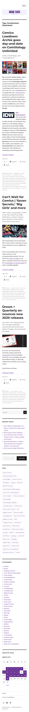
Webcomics (7, 642)
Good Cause (7, 602)
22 (25, 675)
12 (14, 672)
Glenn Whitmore (19, 516)
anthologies (7, 479)
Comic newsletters (8, 697)
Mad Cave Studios (17, 529)
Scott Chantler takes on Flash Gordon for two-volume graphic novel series (14, 437)
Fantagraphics (7, 516)
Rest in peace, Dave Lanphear (13, 432)
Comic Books (8, 575)
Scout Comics (5, 184)
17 (7, 675)
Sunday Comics (9, 637)
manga (5, 532)
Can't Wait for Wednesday (11, 489)
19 (14, 675)
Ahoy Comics (7, 472)
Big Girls (14, 289)
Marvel (11, 532)
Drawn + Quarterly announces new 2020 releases (12, 312)
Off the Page (8, 619)
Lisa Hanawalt (12, 397)
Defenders (11, 179)
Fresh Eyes (7, 599)
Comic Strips (8, 579)
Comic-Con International (11, 492)
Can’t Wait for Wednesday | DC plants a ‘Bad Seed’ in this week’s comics (14, 428)
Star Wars (15, 542)
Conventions (8, 584)
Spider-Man (6, 542)
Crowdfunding (8, 588)
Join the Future (10, 294)
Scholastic (23, 183)
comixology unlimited (8, 178)
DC (18, 509)
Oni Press (6, 536)
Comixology (7, 499)
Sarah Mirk (17, 183)
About (4, 693)
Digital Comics (8, 593)
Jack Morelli (6, 526)
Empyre (15, 293)
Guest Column (8, 606)
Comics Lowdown (7, 174)
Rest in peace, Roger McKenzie (13, 448)
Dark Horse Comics (9, 509)
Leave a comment (11, 299)
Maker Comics (18, 181)
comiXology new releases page (14, 263)
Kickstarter (6, 529)
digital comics (7, 512)
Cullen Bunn (18, 506)
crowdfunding (7, 506)
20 (18, 675)
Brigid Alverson (9, 173)
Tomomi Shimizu (9, 188)
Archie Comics (17, 479)
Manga (6, 615)
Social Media (8, 635)
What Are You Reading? (10, 549)
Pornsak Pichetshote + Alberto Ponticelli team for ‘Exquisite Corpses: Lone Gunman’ (13, 444)
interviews (17, 522)
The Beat (19, 92)
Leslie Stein (5, 397)
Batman (20, 482)
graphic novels (6, 396)
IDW (12, 181)
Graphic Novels (12, 392)
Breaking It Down (9, 571)
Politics (6, 624)
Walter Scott (19, 401)
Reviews (6, 630)
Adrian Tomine (21, 392)
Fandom (6, 597)
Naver (23, 181)
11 (11, 672)
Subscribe (22, 458)
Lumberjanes (18, 294)
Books (6, 568)
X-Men (17, 552)
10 (7, 672)
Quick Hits (7, 628)
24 (7, 678)
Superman (6, 546)
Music (6, 617)
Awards (6, 566)
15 (25, 672)
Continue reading (7, 155)
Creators (6, 586)
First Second (7, 181)
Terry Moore (19, 296)
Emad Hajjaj (18, 179)
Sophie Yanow (13, 184)
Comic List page (14, 258)
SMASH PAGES (6, 707)
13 (18, 672)
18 (11, 675)
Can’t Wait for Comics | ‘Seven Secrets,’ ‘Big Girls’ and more (14, 202)
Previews (7, 626)
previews (21, 536)
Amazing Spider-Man (9, 476)
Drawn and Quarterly (20, 394)
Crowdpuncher (8, 591)
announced (5, 355)
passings (13, 536)
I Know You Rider (14, 396)
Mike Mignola (19, 532)
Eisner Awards (18, 512)
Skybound (6, 539)
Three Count (8, 639)
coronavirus (5, 179)
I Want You (22, 396)
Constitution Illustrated (20, 178)
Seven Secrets (12, 296)
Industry (6, 608)
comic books (7, 496)
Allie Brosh (16, 174)
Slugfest (14, 539)
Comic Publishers (9, 577)
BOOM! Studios (8, 486)
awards (13, 482)
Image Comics (7, 522)
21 (21, 675)
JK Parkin (7, 288)
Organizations (8, 622)
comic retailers (10, 176)
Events (6, 595)
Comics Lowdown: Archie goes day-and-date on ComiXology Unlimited (14, 42)
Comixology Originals (10, 502)
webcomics (18, 188)
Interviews (7, 611)
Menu (24, 5)
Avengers (6, 482)
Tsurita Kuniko (12, 401)
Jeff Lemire (15, 526)
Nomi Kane (5, 183)
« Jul (7, 685)
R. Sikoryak (11, 183)
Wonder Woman (8, 552)
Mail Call (6, 613)
